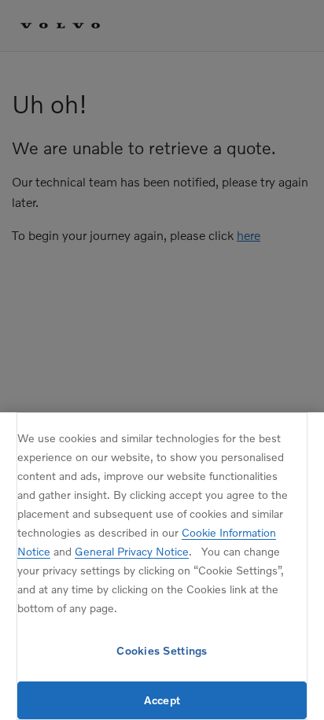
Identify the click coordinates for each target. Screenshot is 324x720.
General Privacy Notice (132, 551)
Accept (162, 700)
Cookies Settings (161, 650)
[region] (162, 566)
